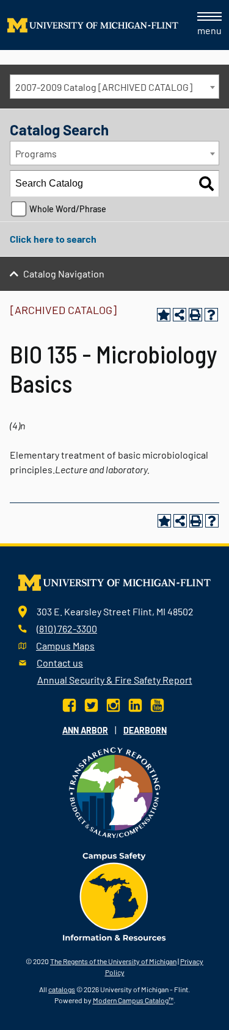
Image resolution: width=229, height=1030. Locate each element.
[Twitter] (91, 704)
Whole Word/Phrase (67, 209)
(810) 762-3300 (67, 628)
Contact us (60, 662)
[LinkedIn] (135, 704)
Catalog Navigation (63, 273)
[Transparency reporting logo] (115, 791)
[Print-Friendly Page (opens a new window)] (195, 314)
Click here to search (53, 239)
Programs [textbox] (36, 153)
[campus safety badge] (114, 895)
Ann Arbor (85, 730)
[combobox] (114, 86)
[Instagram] (113, 704)
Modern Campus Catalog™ (133, 1000)
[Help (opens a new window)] (211, 314)
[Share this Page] (179, 314)
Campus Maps (65, 645)
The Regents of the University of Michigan (113, 961)
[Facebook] (70, 704)
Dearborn (145, 730)
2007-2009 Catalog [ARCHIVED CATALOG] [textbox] (103, 87)
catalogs (61, 989)
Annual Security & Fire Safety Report (114, 679)
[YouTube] (157, 704)
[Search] (206, 183)
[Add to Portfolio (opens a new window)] (163, 314)
